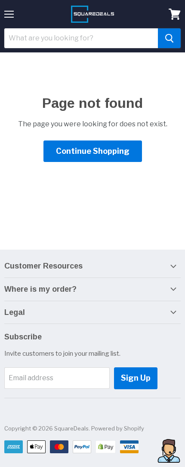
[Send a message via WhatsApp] (169, 451)
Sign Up (136, 377)
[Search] (169, 38)
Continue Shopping (93, 151)
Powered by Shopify (117, 428)
